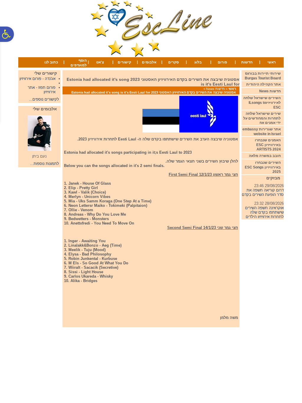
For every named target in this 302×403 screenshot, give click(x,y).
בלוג (198, 62)
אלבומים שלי (45, 109)
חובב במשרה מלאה (265, 156)
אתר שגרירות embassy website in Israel (261, 131)
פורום (222, 62)
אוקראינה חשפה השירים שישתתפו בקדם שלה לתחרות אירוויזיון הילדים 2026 (264, 213)
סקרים (173, 62)
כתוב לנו (51, 62)
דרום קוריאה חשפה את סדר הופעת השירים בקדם (263, 190)
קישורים (124, 62)
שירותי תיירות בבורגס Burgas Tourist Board (263, 75)
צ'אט (100, 62)
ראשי (271, 62)
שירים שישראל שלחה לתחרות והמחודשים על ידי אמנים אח (262, 118)
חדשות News (215, 89)
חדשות (246, 62)
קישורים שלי (45, 73)
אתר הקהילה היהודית (263, 84)
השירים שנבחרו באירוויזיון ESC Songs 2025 (263, 167)
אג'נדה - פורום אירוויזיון (37, 78)
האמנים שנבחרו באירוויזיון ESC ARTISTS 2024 (268, 144)
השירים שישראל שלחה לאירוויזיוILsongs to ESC (262, 102)
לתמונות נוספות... (44, 163)
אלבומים (149, 62)
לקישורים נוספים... (44, 99)
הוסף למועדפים (78, 62)
